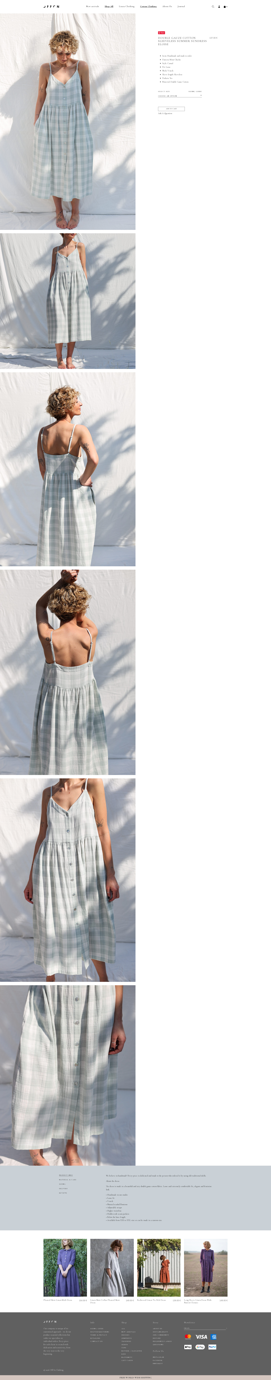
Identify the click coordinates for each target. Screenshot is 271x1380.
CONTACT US (96, 1341)
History (157, 1338)
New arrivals (92, 6)
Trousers (126, 1341)
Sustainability (160, 1332)
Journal (181, 6)
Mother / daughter (132, 1351)
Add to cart (171, 109)
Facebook (158, 1360)
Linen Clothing (126, 6)
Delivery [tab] (63, 1189)
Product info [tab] (66, 1175)
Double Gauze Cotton (179, 82)
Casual (170, 63)
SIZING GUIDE (97, 1329)
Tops (124, 1348)
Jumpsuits (127, 1338)
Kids (124, 1354)
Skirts (125, 1345)
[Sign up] (227, 1328)
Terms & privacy (98, 1335)
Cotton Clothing (148, 6)
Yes (171, 78)
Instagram (158, 1357)
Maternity (127, 1357)
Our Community (161, 1335)
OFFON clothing (51, 7)
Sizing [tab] (62, 1184)
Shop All (109, 6)
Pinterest (158, 1363)
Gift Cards (127, 1360)
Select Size (180, 91)
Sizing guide (195, 91)
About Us (167, 6)
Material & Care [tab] (68, 1180)
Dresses (126, 1335)
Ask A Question (165, 113)
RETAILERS (95, 1338)
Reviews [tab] (63, 1193)
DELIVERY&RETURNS (99, 1332)
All (123, 1329)
